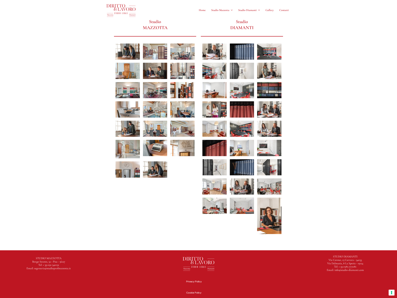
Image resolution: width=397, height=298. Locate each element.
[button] (231, 10)
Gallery (269, 10)
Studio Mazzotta (220, 10)
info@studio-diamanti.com (349, 270)
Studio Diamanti (247, 10)
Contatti (284, 10)
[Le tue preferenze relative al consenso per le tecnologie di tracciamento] (392, 293)
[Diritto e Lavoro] (120, 9)
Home (202, 10)
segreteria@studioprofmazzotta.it (52, 268)
